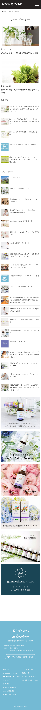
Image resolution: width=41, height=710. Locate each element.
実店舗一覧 (25, 673)
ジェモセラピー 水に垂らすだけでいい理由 (19, 53)
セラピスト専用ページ (10, 694)
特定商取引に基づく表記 (30, 680)
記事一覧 (6, 684)
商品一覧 (6, 669)
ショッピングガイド (28, 669)
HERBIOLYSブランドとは (11, 676)
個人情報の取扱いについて (30, 676)
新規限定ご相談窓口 (9, 687)
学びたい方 (6, 680)
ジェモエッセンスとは (10, 673)
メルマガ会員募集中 (9, 691)
